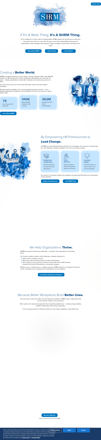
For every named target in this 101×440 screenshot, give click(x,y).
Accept (83, 430)
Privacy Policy (36, 437)
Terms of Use (25, 437)
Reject (69, 430)
